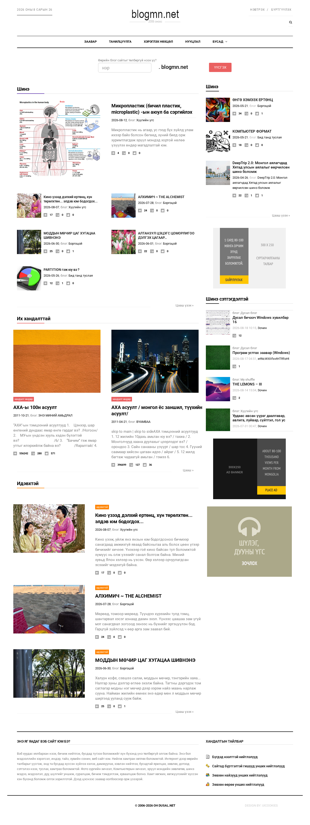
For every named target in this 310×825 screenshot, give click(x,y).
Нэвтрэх (257, 9)
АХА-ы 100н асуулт (35, 407)
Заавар (90, 41)
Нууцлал (192, 41)
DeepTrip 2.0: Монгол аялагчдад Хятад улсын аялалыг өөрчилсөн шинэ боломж (261, 167)
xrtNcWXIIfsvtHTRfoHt (273, 358)
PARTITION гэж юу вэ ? (61, 270)
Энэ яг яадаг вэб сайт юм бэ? (43, 741)
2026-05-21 (240, 106)
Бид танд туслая (81, 275)
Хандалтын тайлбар (224, 741)
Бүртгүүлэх (281, 9)
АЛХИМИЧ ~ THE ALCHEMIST (161, 197)
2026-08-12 (119, 120)
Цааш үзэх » (185, 305)
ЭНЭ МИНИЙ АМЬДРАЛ (55, 415)
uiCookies (270, 805)
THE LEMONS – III (247, 384)
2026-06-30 (51, 243)
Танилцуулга (120, 41)
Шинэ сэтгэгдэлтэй (227, 299)
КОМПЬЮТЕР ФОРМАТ (251, 131)
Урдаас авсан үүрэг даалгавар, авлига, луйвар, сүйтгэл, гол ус (258, 418)
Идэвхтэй (28, 483)
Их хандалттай (33, 318)
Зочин (262, 328)
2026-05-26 (51, 275)
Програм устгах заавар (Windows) (261, 353)
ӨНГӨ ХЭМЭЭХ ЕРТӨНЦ (252, 100)
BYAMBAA (143, 422)
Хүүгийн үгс (145, 120)
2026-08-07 (51, 207)
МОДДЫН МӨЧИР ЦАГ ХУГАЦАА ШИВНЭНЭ (145, 660)
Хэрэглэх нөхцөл (158, 41)
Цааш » (188, 470)
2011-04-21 (119, 422)
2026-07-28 (146, 203)
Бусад (218, 41)
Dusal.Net (167, 805)
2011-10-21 (21, 415)
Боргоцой (170, 203)
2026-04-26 (240, 177)
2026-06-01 (146, 243)
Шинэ (23, 89)
